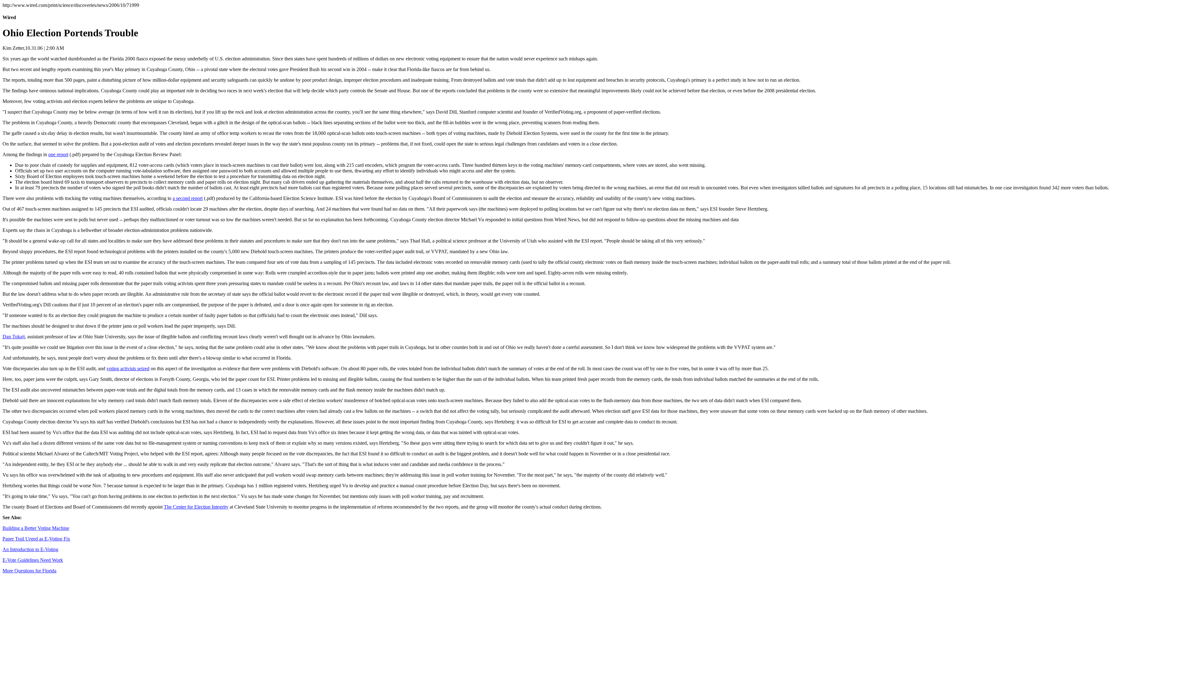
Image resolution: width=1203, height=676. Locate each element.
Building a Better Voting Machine (36, 528)
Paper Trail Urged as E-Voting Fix (36, 538)
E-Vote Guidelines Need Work (33, 560)
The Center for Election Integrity (196, 507)
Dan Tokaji (14, 336)
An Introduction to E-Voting (30, 549)
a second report (188, 198)
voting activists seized (128, 368)
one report (58, 154)
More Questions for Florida (29, 570)
